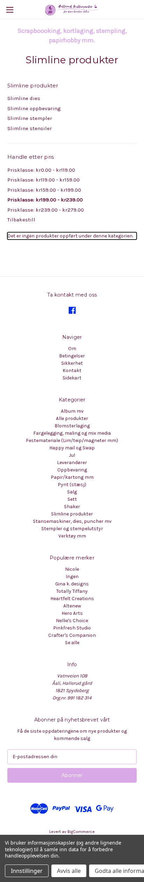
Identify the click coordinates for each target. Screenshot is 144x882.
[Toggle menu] (9, 9)
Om (72, 348)
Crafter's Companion (72, 635)
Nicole (72, 569)
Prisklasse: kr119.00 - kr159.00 (43, 180)
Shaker (72, 507)
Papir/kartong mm (72, 477)
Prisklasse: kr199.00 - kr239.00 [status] (45, 200)
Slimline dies (23, 98)
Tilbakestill (21, 219)
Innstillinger (27, 871)
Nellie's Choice (72, 621)
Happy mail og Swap (72, 448)
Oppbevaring (72, 470)
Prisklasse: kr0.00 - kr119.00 (41, 170)
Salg (72, 492)
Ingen (72, 576)
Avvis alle (69, 871)
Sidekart (72, 378)
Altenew (72, 606)
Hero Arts (72, 613)
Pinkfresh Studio (72, 628)
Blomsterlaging (72, 426)
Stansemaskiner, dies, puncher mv (72, 521)
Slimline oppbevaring (34, 108)
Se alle (72, 643)
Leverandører (72, 462)
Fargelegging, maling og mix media (72, 433)
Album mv (72, 411)
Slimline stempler (29, 118)
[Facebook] (72, 310)
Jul (72, 455)
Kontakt (72, 371)
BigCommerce (81, 831)
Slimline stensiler (29, 128)
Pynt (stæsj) (72, 485)
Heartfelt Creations (72, 599)
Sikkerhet (72, 363)
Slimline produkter (72, 514)
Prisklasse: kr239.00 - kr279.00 (45, 210)
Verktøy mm (72, 536)
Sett (72, 499)
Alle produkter (72, 418)
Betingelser (72, 356)
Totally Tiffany (72, 591)
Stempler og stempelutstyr (72, 529)
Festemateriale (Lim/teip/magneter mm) (72, 440)
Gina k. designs (72, 584)
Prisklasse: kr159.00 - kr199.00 (44, 190)
